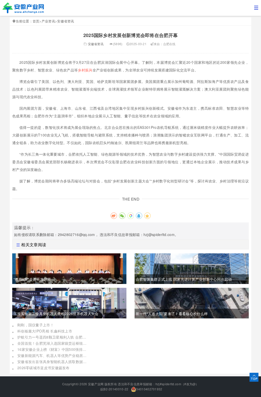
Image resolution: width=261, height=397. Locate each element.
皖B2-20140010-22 (114, 389)
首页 (36, 21)
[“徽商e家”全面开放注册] (69, 267)
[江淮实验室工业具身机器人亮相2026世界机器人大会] (69, 302)
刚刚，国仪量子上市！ (35, 324)
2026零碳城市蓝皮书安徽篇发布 (43, 367)
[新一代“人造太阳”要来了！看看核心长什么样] (192, 302)
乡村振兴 (85, 69)
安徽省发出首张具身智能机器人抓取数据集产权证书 (53, 361)
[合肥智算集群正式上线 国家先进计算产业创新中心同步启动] (192, 267)
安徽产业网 (96, 384)
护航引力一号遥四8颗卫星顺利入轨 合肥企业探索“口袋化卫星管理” (53, 337)
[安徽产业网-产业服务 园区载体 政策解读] (23, 7)
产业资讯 (48, 21)
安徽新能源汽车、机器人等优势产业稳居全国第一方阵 (53, 355)
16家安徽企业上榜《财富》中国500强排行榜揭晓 (53, 349)
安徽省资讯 (65, 21)
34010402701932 (149, 389)
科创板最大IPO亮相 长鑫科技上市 (44, 330)
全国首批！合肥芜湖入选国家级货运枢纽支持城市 (53, 343)
